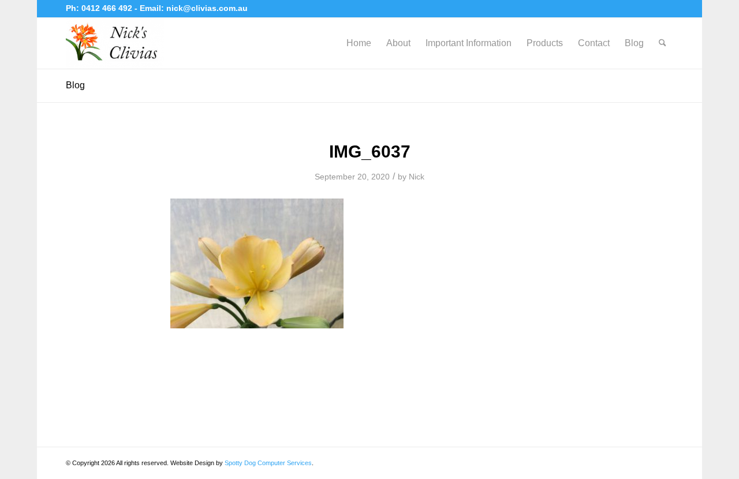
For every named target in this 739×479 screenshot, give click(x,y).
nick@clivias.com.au (207, 8)
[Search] (662, 43)
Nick (416, 176)
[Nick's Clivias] (115, 43)
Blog (75, 85)
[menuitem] (359, 43)
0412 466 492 (108, 8)
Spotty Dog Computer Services (268, 462)
